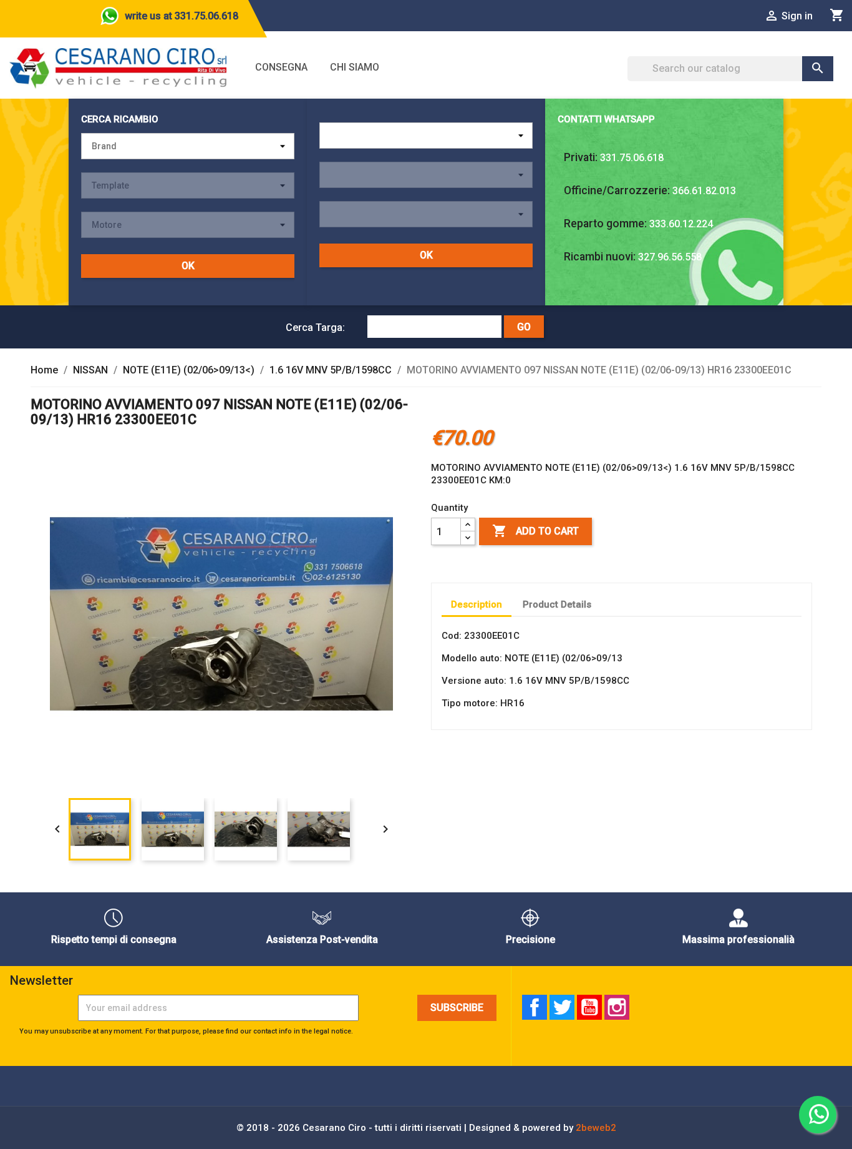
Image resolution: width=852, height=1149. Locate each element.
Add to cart (535, 530)
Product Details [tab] (557, 604)
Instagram (616, 1007)
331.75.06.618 (632, 158)
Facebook (534, 1007)
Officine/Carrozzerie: (617, 190)
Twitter (561, 1007)
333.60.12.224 (681, 224)
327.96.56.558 (670, 257)
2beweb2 (596, 1127)
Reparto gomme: (605, 223)
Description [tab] (476, 604)
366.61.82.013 (704, 191)
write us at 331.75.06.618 (181, 16)
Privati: (581, 157)
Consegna (281, 67)
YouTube (589, 1007)
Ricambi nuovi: (600, 256)
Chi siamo (354, 67)
